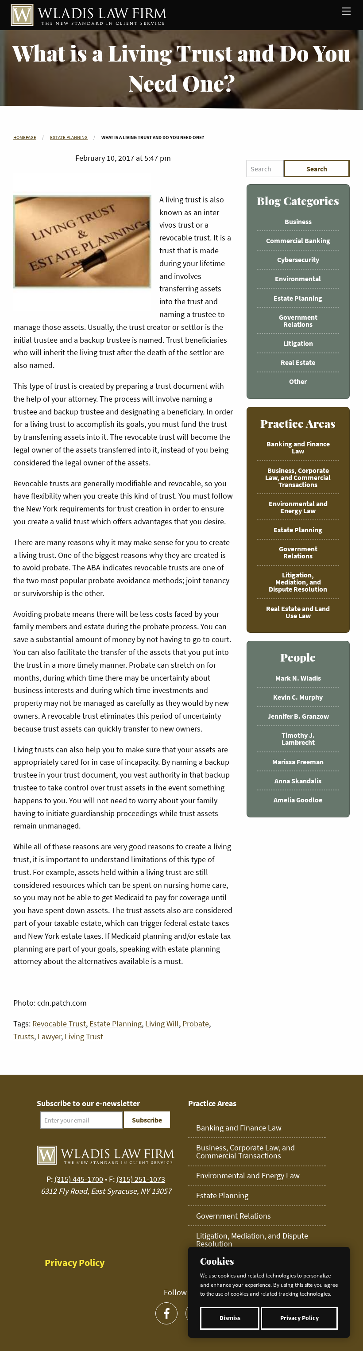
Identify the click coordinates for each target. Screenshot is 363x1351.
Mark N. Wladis (298, 678)
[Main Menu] (346, 11)
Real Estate (298, 362)
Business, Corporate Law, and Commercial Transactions (298, 477)
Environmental (298, 278)
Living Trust (84, 1036)
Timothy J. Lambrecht (298, 739)
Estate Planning (69, 137)
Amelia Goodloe (298, 799)
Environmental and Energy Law (298, 507)
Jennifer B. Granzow (298, 716)
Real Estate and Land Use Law (298, 612)
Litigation (298, 343)
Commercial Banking (298, 240)
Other (298, 381)
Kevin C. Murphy (298, 697)
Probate (195, 1023)
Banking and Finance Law (298, 447)
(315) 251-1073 (140, 1179)
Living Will (162, 1023)
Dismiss (230, 1318)
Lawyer (49, 1036)
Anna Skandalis (297, 780)
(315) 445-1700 (78, 1179)
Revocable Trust (59, 1023)
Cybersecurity (298, 259)
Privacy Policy (299, 1318)
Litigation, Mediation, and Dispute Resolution (298, 581)
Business (298, 221)
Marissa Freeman (298, 761)
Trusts (23, 1036)
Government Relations (298, 321)
